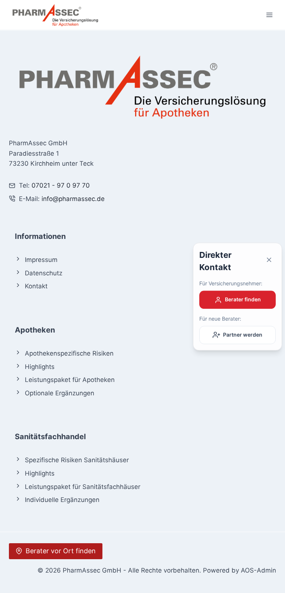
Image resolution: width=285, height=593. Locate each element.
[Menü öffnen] (269, 14)
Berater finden (243, 299)
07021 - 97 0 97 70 (61, 185)
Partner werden (242, 334)
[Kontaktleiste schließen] (269, 261)
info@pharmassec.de (73, 198)
